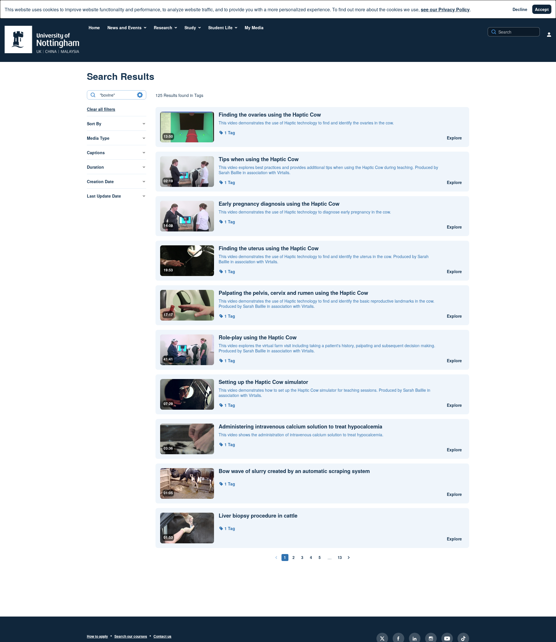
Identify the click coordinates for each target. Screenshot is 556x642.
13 (340, 557)
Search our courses (130, 636)
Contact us (162, 636)
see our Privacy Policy (445, 9)
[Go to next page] (348, 557)
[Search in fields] (140, 95)
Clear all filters (101, 109)
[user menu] (549, 34)
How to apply (97, 636)
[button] (227, 132)
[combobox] (116, 95)
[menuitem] (94, 27)
